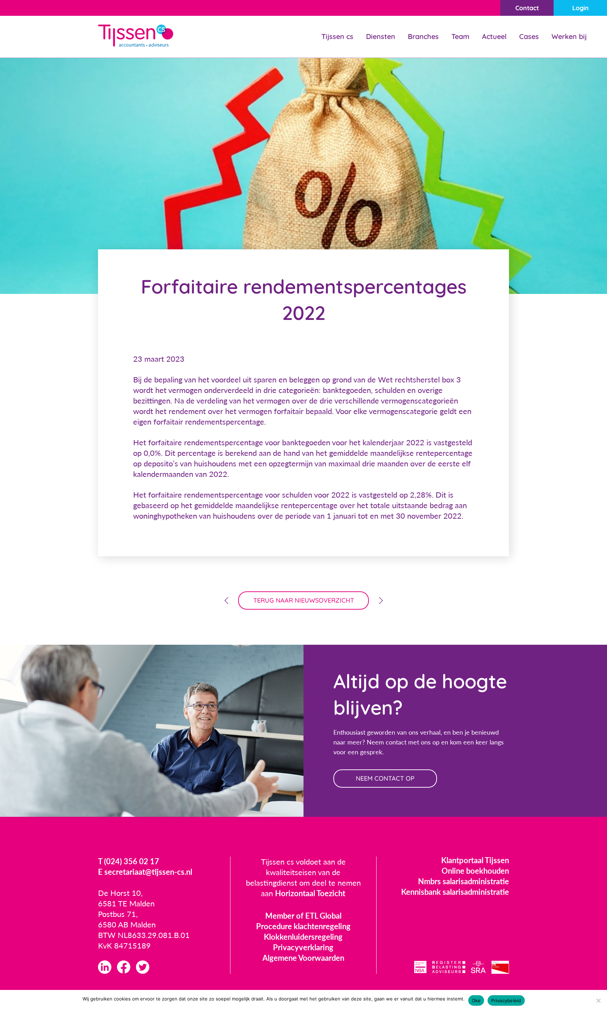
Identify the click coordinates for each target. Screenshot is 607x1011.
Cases (529, 36)
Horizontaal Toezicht (310, 893)
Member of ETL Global (303, 915)
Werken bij (569, 36)
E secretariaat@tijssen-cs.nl (145, 872)
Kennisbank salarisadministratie (455, 892)
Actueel (494, 36)
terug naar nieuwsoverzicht (303, 600)
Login (580, 8)
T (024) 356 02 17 (128, 861)
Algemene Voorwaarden (303, 958)
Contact (527, 8)
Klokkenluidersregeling (303, 936)
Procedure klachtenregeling (303, 926)
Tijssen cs (337, 36)
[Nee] (598, 1000)
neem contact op (385, 778)
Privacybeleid (506, 1000)
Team (460, 36)
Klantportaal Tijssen (475, 860)
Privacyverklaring (303, 947)
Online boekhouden (475, 870)
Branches (423, 36)
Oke (476, 1000)
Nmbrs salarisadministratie (463, 881)
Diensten (380, 36)
